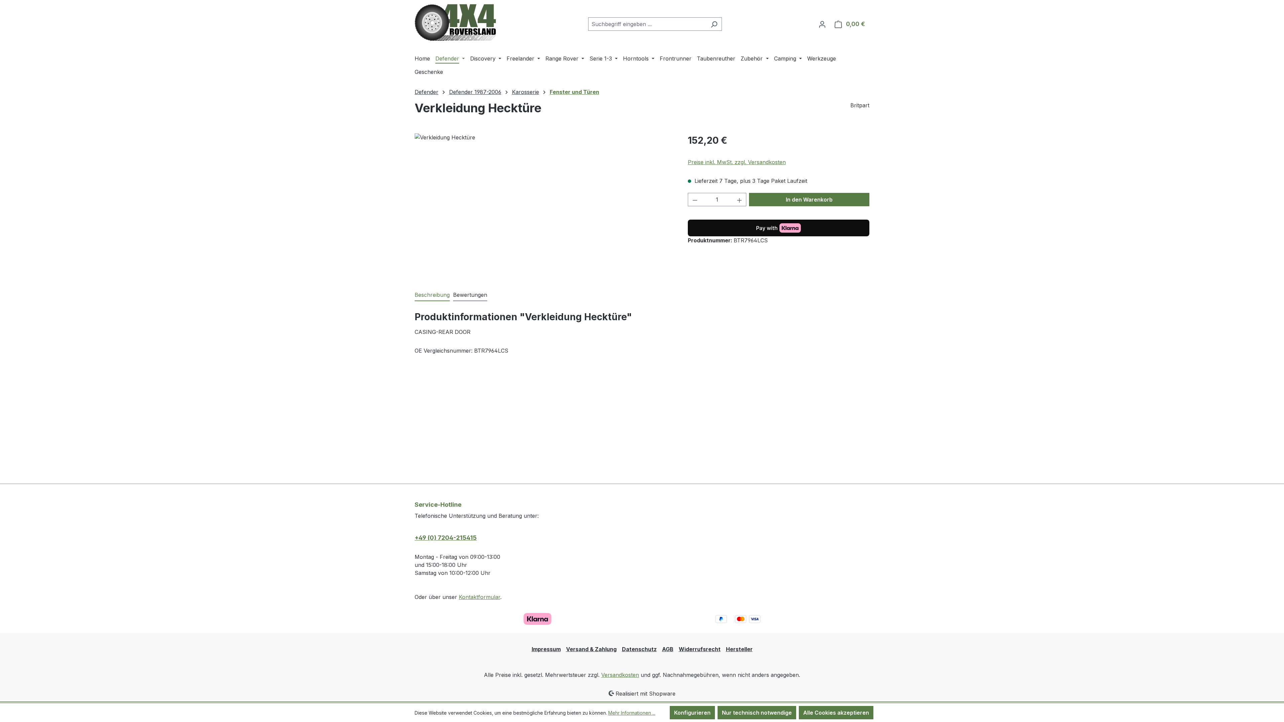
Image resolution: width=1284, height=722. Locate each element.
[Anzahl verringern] (695, 199)
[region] (544, 205)
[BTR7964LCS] (544, 205)
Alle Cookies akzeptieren (836, 712)
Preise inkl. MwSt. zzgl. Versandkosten (737, 162)
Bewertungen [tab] (470, 294)
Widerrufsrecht (700, 649)
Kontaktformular (479, 597)
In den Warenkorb (809, 199)
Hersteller (739, 649)
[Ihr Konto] (822, 24)
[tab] (432, 295)
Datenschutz (639, 649)
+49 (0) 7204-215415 (446, 537)
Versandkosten (620, 675)
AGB (667, 649)
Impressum (546, 649)
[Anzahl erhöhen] (740, 199)
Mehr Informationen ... (631, 713)
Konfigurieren (692, 712)
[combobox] (647, 24)
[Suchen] (714, 24)
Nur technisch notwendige (757, 712)
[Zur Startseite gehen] (455, 22)
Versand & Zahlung (591, 649)
